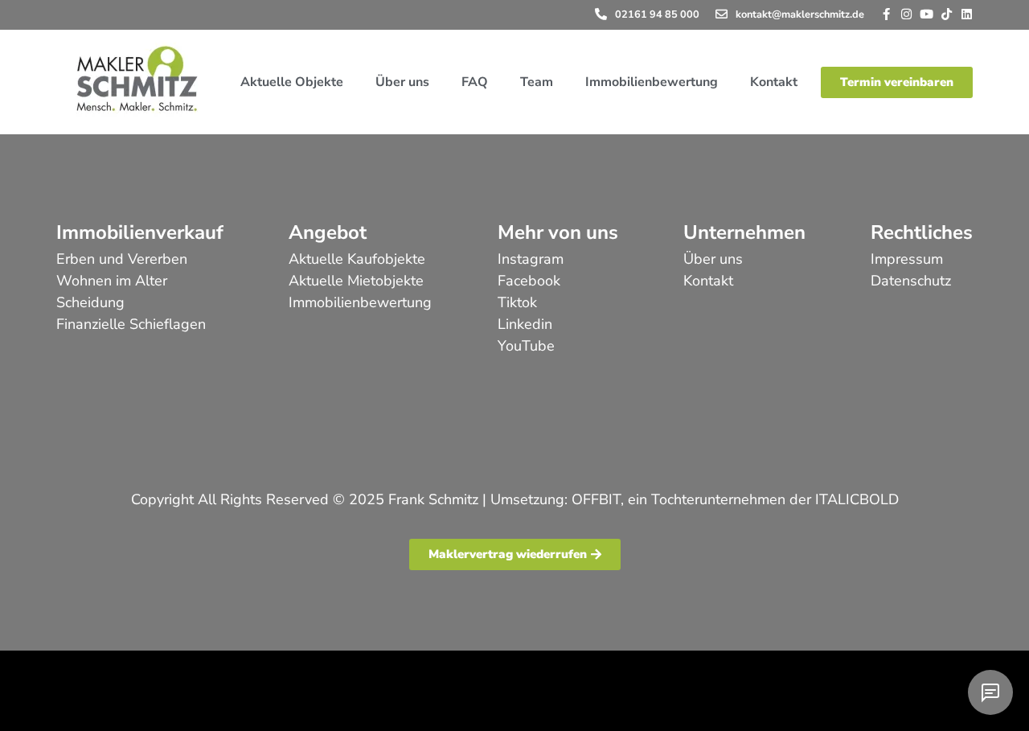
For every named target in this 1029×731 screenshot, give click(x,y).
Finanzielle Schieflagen (131, 324)
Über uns (402, 82)
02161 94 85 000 (657, 14)
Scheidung (90, 302)
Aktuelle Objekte (291, 82)
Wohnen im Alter (111, 280)
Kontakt (773, 82)
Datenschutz (911, 280)
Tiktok (517, 302)
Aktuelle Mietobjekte (356, 280)
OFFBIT (596, 499)
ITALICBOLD (857, 499)
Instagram (531, 259)
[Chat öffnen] (990, 692)
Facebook (529, 280)
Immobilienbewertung (651, 82)
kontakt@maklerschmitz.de (800, 14)
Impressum (907, 259)
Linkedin (525, 324)
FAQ (474, 82)
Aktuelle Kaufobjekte (357, 259)
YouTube (526, 345)
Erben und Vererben (121, 259)
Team (536, 82)
